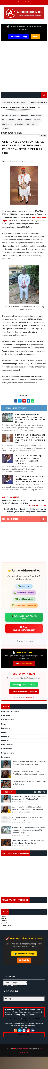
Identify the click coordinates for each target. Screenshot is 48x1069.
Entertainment (36, 115)
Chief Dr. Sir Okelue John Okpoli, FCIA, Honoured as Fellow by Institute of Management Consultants (29, 459)
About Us (17, 1018)
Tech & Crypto (31, 124)
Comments (39, 792)
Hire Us (35, 36)
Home (3, 917)
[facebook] (22, 2)
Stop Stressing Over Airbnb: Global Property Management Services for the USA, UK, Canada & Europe (30, 418)
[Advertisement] (24, 68)
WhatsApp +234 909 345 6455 (25, 685)
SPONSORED (19, 124)
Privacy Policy (6, 925)
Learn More (30, 697)
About (3, 919)
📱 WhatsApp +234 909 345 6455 (24, 617)
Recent (9, 792)
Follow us (14, 107)
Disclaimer (5, 923)
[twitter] (18, 2)
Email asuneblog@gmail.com (24, 691)
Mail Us (33, 107)
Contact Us (26, 1018)
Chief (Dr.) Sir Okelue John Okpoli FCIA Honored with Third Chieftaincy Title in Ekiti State (30, 478)
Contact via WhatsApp (18, 36)
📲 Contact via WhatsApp (24, 954)
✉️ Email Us (24, 960)
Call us (24, 107)
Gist (3, 120)
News (20, 120)
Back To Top (24, 1035)
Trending (5, 128)
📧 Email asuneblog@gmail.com (24, 628)
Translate (21, 986)
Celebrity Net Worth (9, 115)
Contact (4, 921)
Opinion (28, 120)
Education (24, 115)
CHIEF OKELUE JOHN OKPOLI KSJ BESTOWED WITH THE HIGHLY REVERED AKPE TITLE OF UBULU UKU (30, 439)
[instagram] (25, 2)
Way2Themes (22, 1049)
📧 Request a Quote (24, 664)
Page (5, 107)
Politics (37, 120)
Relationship (7, 124)
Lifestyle (11, 120)
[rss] (29, 2)
